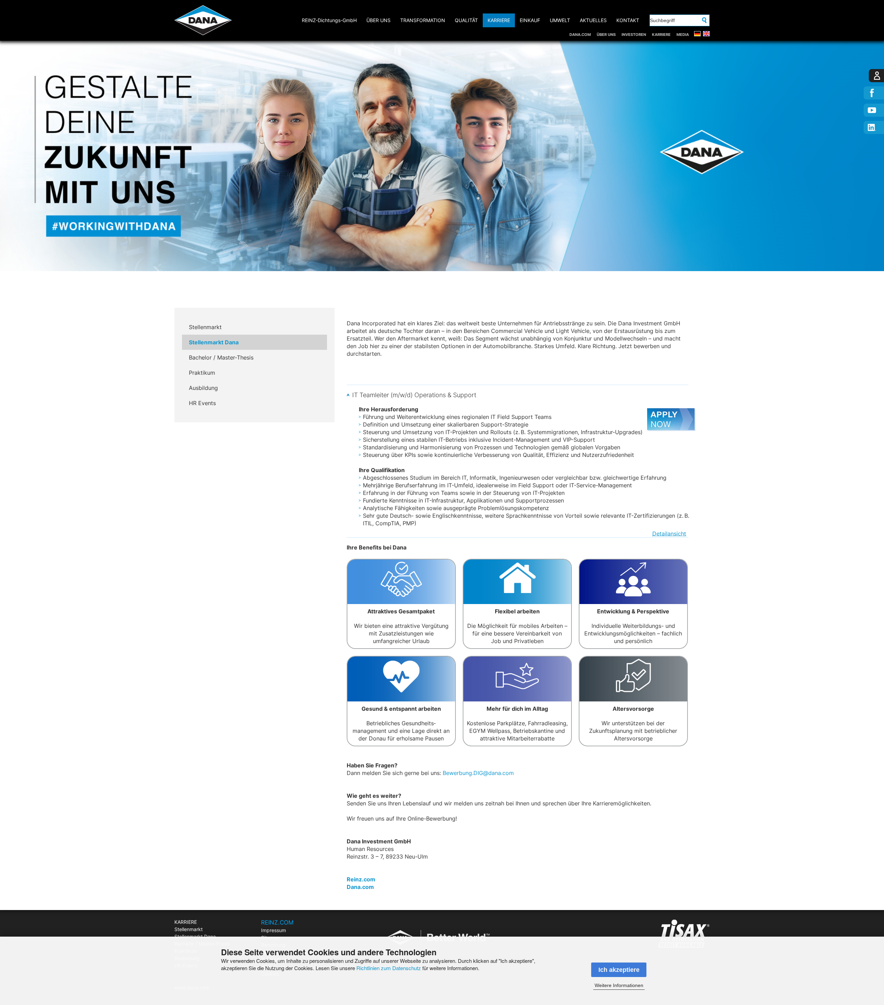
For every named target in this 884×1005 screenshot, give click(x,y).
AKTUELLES (593, 20)
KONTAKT (627, 20)
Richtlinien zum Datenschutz (388, 968)
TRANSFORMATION (422, 20)
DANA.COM (580, 34)
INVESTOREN (634, 34)
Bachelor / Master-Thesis (221, 357)
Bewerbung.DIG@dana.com (478, 772)
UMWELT (560, 20)
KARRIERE (661, 34)
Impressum (273, 930)
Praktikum (202, 372)
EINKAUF (530, 20)
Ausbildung (203, 387)
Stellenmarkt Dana (214, 342)
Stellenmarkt (205, 327)
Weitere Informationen (619, 985)
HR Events (202, 403)
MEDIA (682, 34)
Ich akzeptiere (619, 969)
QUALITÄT (466, 20)
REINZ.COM (277, 922)
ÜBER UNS (606, 34)
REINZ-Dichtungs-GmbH (329, 20)
